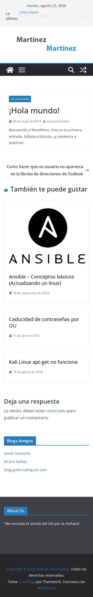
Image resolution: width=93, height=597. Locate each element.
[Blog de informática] (10, 70)
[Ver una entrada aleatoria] (83, 70)
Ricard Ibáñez (15, 461)
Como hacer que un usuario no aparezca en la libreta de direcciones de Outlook (45, 170)
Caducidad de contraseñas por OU (44, 322)
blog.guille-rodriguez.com (25, 469)
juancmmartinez (58, 121)
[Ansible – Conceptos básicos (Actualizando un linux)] (46, 204)
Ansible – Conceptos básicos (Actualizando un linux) (41, 279)
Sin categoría (20, 99)
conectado (56, 410)
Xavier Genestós (17, 453)
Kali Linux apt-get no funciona (43, 362)
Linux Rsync (29, 13)
